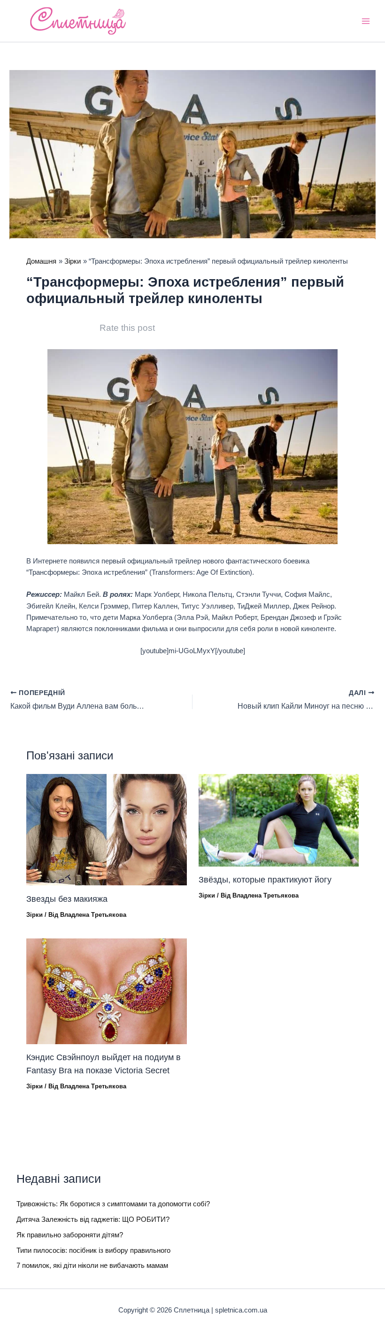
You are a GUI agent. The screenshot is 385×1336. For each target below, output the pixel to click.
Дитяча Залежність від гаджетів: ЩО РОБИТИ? (92, 1219)
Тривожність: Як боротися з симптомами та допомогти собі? (113, 1204)
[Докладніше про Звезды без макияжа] (106, 829)
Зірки (34, 914)
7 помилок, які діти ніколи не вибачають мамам (92, 1265)
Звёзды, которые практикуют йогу (265, 879)
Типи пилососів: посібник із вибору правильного (93, 1250)
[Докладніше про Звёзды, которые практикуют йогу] (279, 819)
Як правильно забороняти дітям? (69, 1235)
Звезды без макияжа (67, 899)
